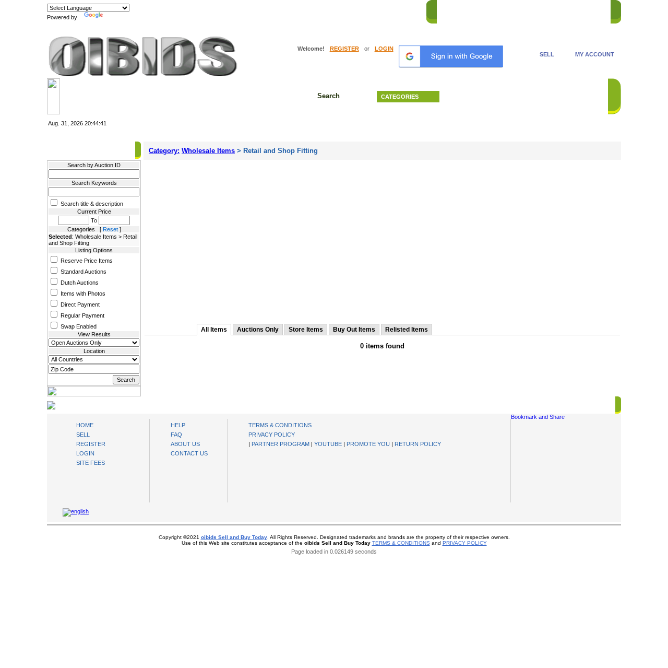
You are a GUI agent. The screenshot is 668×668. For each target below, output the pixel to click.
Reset (110, 229)
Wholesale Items (208, 151)
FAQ (176, 434)
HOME (450, 10)
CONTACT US (585, 10)
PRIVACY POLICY (271, 434)
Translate (117, 17)
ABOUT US (185, 444)
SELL (547, 54)
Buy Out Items (354, 329)
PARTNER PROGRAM (280, 444)
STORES (481, 10)
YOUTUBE (328, 444)
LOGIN (384, 48)
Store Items (306, 329)
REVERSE (517, 10)
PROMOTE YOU (368, 444)
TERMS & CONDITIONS (280, 425)
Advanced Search (527, 96)
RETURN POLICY (418, 444)
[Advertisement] (382, 238)
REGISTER (344, 48)
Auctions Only (258, 329)
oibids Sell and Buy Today (234, 537)
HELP (548, 10)
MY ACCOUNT (594, 54)
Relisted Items (406, 329)
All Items (214, 329)
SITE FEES (90, 463)
